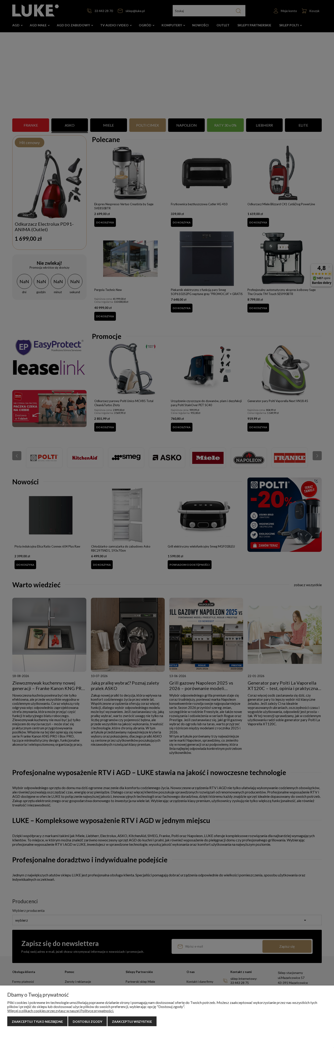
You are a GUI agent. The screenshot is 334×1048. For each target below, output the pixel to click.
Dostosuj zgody (87, 1021)
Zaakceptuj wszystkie (132, 1021)
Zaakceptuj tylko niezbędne (37, 1021)
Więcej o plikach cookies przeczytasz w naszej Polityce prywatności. (60, 1010)
